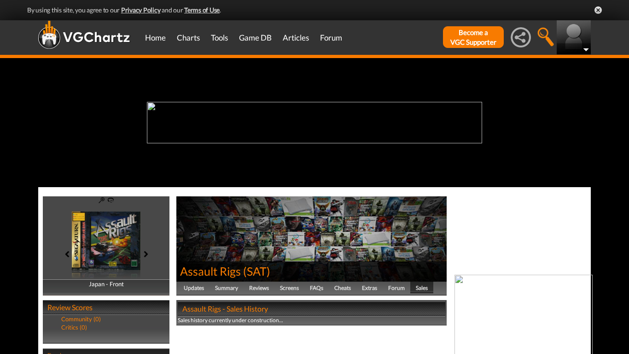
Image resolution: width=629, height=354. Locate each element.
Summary (226, 287)
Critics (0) (74, 327)
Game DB (255, 37)
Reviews (259, 287)
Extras (369, 287)
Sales (422, 287)
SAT (257, 271)
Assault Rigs (210, 271)
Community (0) (81, 319)
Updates (194, 287)
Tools (219, 37)
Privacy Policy (141, 10)
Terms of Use (202, 10)
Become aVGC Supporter (473, 37)
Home (155, 37)
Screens (289, 287)
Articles (296, 37)
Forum (331, 37)
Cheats (342, 287)
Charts (188, 37)
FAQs (316, 287)
